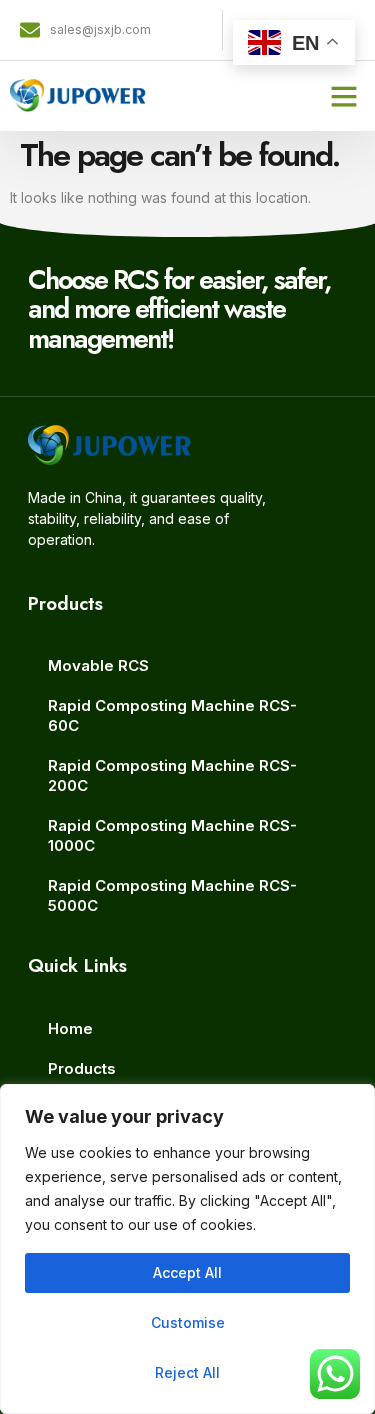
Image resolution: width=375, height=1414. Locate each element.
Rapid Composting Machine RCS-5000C (172, 895)
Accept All (187, 1272)
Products (82, 1068)
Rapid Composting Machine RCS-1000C (172, 835)
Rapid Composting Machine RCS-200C (172, 775)
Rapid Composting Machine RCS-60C (172, 715)
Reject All (187, 1372)
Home (70, 1028)
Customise (188, 1322)
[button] (344, 96)
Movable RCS (98, 665)
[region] (187, 1249)
